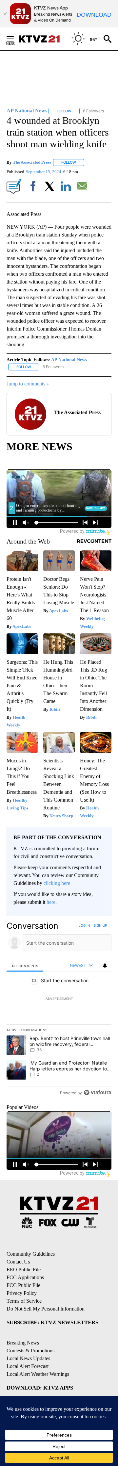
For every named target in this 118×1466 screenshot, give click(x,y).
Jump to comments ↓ (28, 383)
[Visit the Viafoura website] (97, 1092)
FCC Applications (25, 1277)
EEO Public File (24, 1269)
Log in (84, 925)
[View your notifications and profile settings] (104, 965)
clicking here (57, 883)
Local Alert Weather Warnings (38, 1374)
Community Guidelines (31, 1254)
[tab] (25, 965)
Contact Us (18, 1261)
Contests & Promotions (30, 1350)
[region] (59, 1010)
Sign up (100, 925)
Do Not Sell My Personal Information (46, 1308)
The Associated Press (32, 162)
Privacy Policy (22, 1293)
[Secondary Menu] (15, 38)
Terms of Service (24, 1301)
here (51, 902)
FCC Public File (23, 1285)
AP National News (69, 359)
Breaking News (23, 1342)
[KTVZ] (43, 38)
